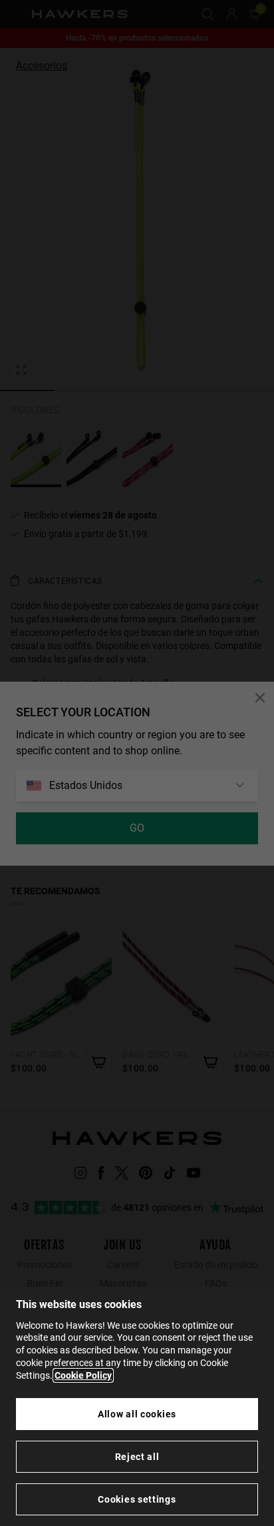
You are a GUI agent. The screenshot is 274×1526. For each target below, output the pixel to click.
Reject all (137, 1456)
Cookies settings (137, 1499)
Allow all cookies (137, 1414)
